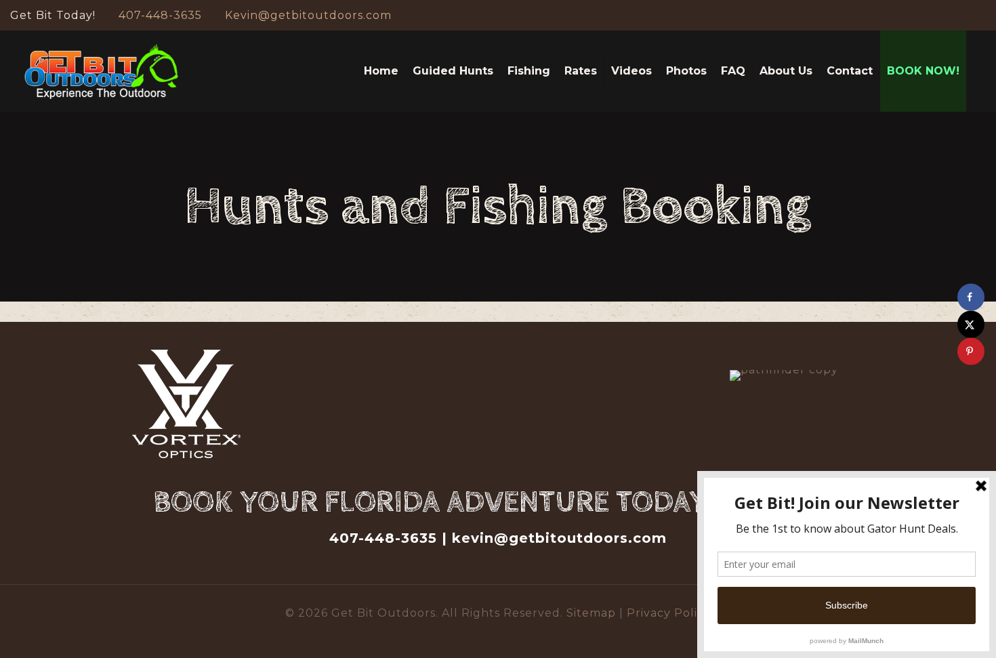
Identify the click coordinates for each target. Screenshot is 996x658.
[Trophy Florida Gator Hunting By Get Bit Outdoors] (102, 71)
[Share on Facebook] (970, 296)
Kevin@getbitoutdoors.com (308, 15)
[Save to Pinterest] (970, 351)
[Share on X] (970, 323)
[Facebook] (942, 15)
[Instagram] (979, 15)
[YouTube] (960, 15)
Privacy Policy (669, 612)
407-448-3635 (160, 15)
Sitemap (592, 612)
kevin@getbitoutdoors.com (559, 538)
